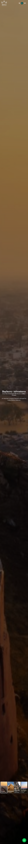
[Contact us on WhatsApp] (24, 840)
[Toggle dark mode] (22, 3)
